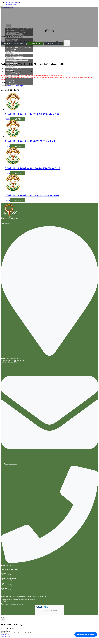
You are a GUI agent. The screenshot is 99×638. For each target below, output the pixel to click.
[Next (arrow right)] (3, 617)
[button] (10, 53)
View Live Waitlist (13, 43)
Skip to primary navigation (13, 2)
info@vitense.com (11, 464)
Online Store (54, 43)
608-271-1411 (10, 565)
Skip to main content (11, 4)
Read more (17, 119)
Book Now (35, 43)
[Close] (3, 619)
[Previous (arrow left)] (1, 617)
